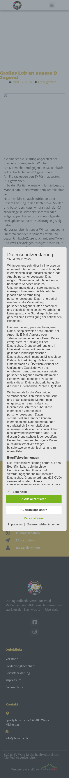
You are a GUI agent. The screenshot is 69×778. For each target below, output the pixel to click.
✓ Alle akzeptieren (33, 499)
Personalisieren (34, 518)
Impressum (15, 524)
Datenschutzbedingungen (44, 524)
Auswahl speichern (33, 509)
